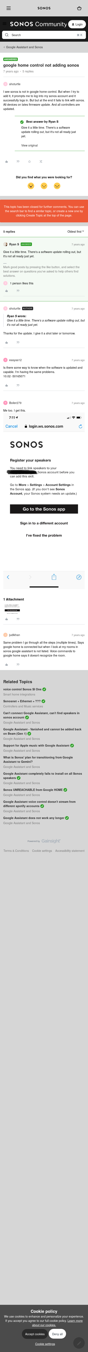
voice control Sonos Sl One (22, 689)
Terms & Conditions (16, 851)
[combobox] (44, 35)
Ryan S (14, 244)
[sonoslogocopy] (43, 8)
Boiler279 (15, 403)
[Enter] (6, 35)
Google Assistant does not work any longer (33, 818)
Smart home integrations (19, 694)
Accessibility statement (70, 851)
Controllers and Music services (23, 706)
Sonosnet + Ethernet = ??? (22, 701)
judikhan (14, 635)
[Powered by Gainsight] (44, 842)
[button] (4, 25)
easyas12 (15, 360)
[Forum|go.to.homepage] (36, 24)
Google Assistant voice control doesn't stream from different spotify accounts (39, 804)
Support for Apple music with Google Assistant (36, 745)
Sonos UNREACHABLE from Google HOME (33, 790)
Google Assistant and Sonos (24, 47)
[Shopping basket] (79, 8)
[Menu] (7, 8)
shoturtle (14, 84)
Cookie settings (42, 851)
